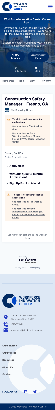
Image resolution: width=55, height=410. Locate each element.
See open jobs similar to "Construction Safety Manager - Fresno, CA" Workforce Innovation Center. (28, 137)
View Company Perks (38, 56)
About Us (7, 367)
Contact (7, 374)
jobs (21, 80)
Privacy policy (21, 267)
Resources (8, 360)
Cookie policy (34, 267)
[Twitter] (34, 391)
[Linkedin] (25, 391)
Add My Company (15, 56)
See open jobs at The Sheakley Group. (27, 127)
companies (8, 80)
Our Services (9, 345)
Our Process (9, 352)
